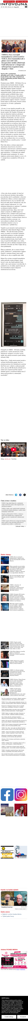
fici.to (18, 969)
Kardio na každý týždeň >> (21, 909)
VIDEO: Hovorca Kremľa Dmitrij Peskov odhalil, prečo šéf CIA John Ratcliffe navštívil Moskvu (17, 558)
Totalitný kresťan (7, 907)
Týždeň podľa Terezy (8, 916)
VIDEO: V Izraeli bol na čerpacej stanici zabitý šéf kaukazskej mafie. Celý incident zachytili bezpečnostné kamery (14, 747)
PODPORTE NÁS (9, 1)
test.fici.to (22, 969)
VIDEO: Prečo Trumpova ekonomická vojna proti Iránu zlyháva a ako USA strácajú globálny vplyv (14, 725)
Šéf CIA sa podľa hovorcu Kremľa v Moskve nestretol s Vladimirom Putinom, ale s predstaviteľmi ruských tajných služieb (14, 699)
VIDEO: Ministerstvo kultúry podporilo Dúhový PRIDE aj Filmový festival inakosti (17, 662)
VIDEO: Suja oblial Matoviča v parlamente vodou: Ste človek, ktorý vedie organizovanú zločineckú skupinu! (13, 504)
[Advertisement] (14, 22)
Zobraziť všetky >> (21, 526)
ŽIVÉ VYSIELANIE (21, 1)
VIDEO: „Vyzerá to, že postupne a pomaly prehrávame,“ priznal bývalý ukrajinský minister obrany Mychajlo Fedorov (17, 587)
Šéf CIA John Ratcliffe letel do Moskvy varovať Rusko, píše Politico (17, 577)
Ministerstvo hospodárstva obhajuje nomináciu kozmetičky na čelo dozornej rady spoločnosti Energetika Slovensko (12, 736)
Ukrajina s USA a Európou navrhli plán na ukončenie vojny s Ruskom (13, 740)
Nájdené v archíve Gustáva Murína (11, 914)
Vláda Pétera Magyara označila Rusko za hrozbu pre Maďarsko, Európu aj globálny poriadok (17, 653)
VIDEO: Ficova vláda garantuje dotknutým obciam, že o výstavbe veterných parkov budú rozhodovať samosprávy (14, 703)
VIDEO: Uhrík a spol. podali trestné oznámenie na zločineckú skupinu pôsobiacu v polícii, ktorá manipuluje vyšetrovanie (13, 510)
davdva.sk (7, 459)
